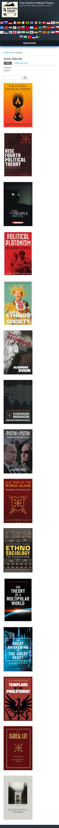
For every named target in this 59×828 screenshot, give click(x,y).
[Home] (9, 17)
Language (7, 67)
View (9, 63)
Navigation (29, 43)
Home (6, 53)
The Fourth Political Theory (37, 3)
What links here (21, 63)
